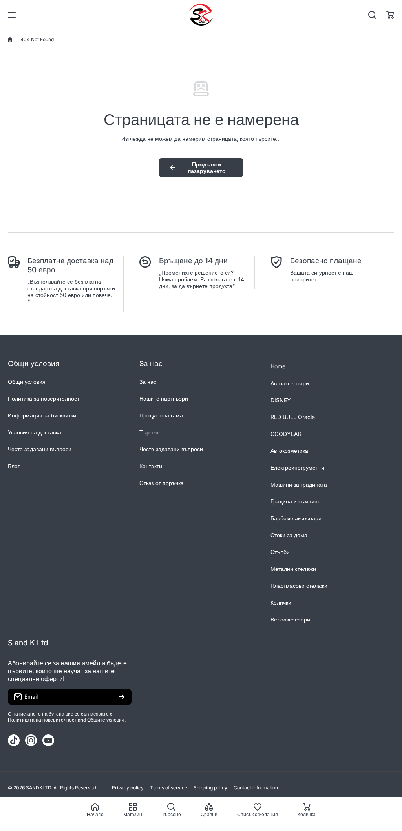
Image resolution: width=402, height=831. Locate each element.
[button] (390, 15)
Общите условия (105, 720)
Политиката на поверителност (42, 720)
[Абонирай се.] (122, 697)
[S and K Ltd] (201, 14)
